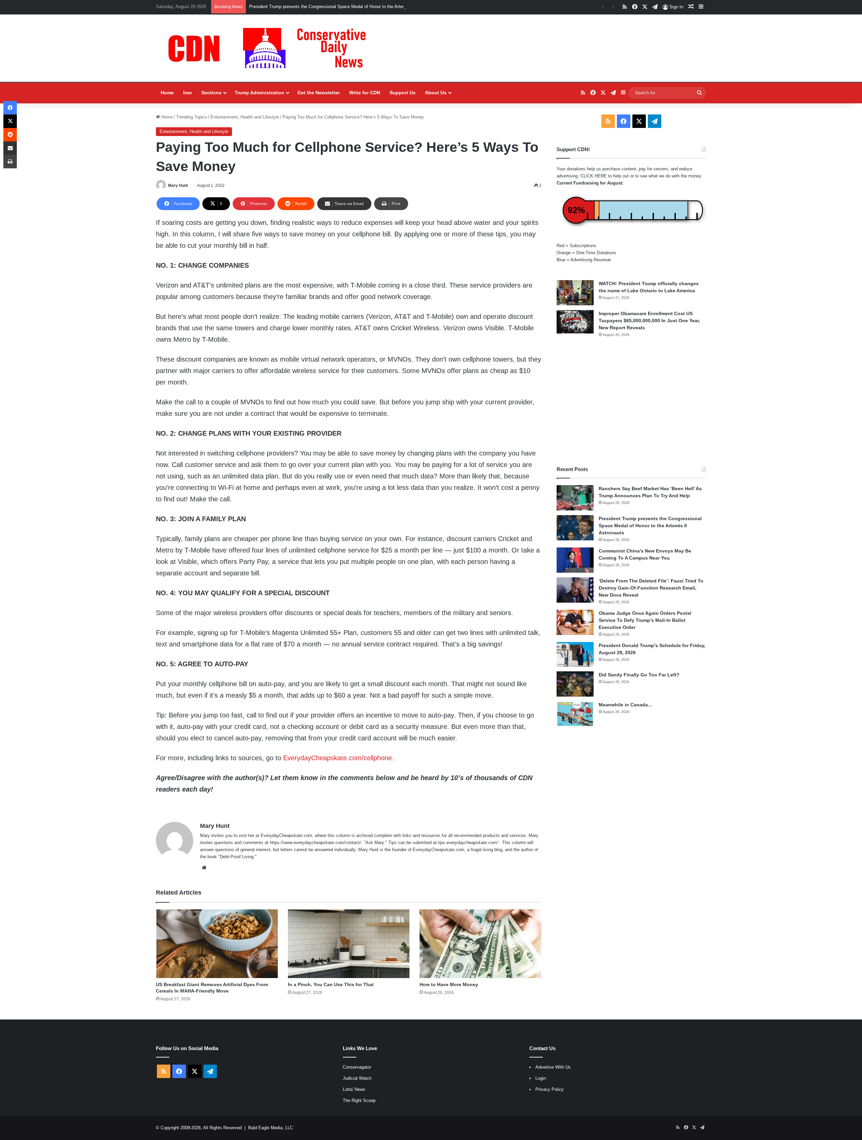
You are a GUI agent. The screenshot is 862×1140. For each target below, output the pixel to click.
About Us (435, 92)
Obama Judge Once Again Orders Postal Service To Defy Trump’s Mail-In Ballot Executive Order (645, 620)
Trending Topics (191, 117)
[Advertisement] (631, 402)
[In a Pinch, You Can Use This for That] (349, 943)
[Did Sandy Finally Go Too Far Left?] (575, 684)
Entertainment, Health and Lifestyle (244, 117)
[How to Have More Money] (480, 943)
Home (167, 92)
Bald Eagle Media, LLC (270, 1127)
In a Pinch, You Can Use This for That (331, 984)
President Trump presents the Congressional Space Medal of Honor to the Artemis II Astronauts (342, 6)
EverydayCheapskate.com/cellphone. (338, 758)
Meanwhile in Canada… (626, 704)
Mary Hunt (178, 185)
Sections (211, 92)
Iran (187, 92)
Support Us (403, 92)
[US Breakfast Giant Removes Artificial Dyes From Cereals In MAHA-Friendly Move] (217, 943)
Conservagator (357, 1067)
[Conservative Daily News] (270, 48)
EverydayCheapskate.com (286, 835)
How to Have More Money (449, 984)
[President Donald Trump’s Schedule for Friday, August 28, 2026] (575, 654)
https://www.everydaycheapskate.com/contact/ (315, 842)
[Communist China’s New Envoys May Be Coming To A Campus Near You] (575, 560)
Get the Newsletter (318, 92)
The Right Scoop (359, 1100)
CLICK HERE (594, 175)
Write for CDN (364, 92)
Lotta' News (354, 1089)
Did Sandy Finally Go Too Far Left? (639, 674)
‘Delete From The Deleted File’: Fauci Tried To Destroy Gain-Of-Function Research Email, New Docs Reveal (651, 588)
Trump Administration (259, 92)
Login (540, 1078)
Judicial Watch (357, 1078)
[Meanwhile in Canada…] (575, 714)
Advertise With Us (553, 1067)
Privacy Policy (549, 1089)
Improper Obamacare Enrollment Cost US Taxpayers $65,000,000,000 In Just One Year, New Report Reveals (649, 320)
